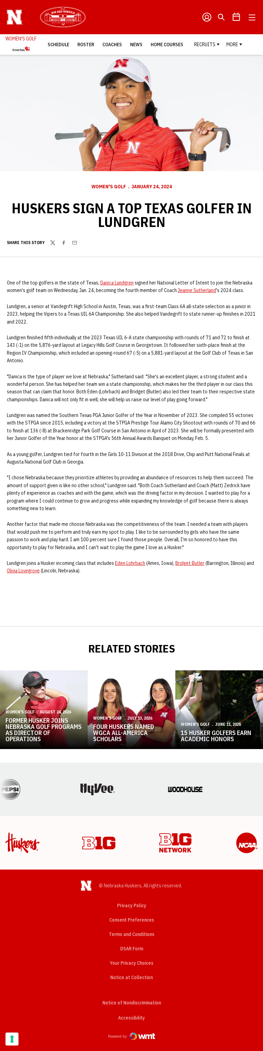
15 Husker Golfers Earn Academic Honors (216, 736)
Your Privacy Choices (131, 963)
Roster (85, 44)
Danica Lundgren (117, 283)
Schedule (58, 44)
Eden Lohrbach (130, 563)
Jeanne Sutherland (197, 290)
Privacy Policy (131, 905)
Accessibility (131, 1017)
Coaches (112, 44)
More (232, 44)
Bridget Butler (189, 563)
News (136, 44)
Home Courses (167, 44)
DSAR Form (131, 949)
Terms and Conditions (131, 934)
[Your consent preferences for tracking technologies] (11, 1039)
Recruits (204, 44)
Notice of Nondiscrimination (131, 1003)
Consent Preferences (131, 920)
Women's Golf (108, 186)
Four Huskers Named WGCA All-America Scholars (123, 733)
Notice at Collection (131, 977)
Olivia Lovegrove (23, 571)
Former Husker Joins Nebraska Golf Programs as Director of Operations (43, 730)
